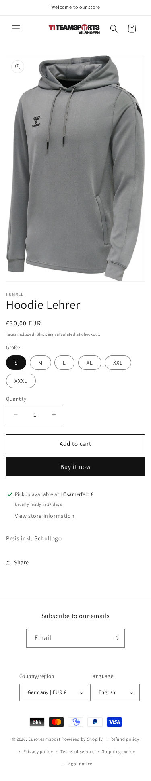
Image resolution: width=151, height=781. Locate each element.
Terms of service (77, 751)
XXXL (20, 380)
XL (90, 362)
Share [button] (21, 562)
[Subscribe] (115, 638)
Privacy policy (38, 751)
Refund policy (124, 739)
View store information (44, 515)
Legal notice (79, 763)
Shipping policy (118, 751)
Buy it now (75, 467)
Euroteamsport (44, 739)
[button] (16, 29)
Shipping (45, 334)
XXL (118, 362)
